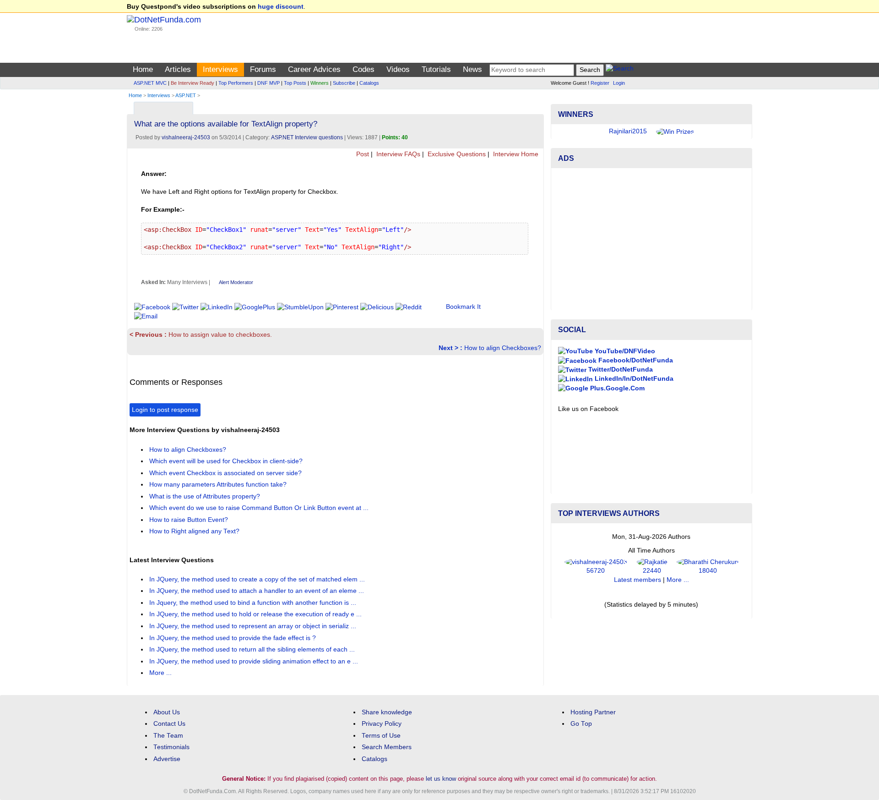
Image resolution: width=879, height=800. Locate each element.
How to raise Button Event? (189, 519)
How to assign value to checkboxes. (201, 334)
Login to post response (165, 409)
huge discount (281, 6)
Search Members (387, 747)
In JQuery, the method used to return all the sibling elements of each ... (253, 649)
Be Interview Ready (192, 83)
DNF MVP (268, 83)
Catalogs (369, 83)
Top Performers (235, 83)
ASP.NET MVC (150, 83)
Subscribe (344, 83)
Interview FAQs (397, 154)
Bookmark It (463, 306)
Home (143, 69)
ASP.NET (185, 95)
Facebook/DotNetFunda (635, 360)
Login (619, 83)
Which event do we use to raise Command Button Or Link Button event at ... (259, 507)
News (472, 69)
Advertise (166, 759)
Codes (363, 69)
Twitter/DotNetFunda (619, 369)
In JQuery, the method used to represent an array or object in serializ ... (253, 626)
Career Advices (314, 69)
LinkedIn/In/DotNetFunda (633, 378)
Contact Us (169, 723)
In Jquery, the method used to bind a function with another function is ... (253, 602)
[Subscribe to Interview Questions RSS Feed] (535, 106)
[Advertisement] (651, 239)
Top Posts (295, 83)
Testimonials (171, 747)
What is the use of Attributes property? (205, 496)
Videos (398, 69)
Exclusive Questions (456, 154)
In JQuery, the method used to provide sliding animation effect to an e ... (254, 661)
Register (600, 83)
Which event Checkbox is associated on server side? (226, 473)
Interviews (220, 69)
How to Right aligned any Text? (195, 531)
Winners (319, 83)
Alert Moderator (236, 282)
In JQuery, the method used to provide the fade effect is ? (233, 638)
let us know (441, 778)
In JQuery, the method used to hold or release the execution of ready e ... (256, 614)
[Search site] (620, 69)
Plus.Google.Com (616, 388)
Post (361, 154)
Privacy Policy (382, 723)
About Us (166, 712)
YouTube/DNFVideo (624, 351)
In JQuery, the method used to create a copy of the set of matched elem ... (258, 579)
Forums (263, 69)
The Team (168, 735)
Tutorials (436, 69)
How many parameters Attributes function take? (218, 484)
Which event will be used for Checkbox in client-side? (226, 461)
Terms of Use (381, 735)
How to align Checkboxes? (490, 348)
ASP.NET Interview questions (307, 137)
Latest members (637, 579)
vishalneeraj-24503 (186, 137)
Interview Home (514, 154)
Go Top (581, 723)
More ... (160, 672)
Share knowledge (387, 712)
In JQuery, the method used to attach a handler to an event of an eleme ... (257, 590)
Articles (178, 69)
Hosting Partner (593, 712)
